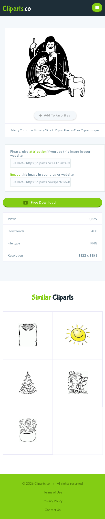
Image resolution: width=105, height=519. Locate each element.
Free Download (43, 202)
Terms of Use (52, 492)
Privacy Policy (53, 501)
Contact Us (53, 510)
